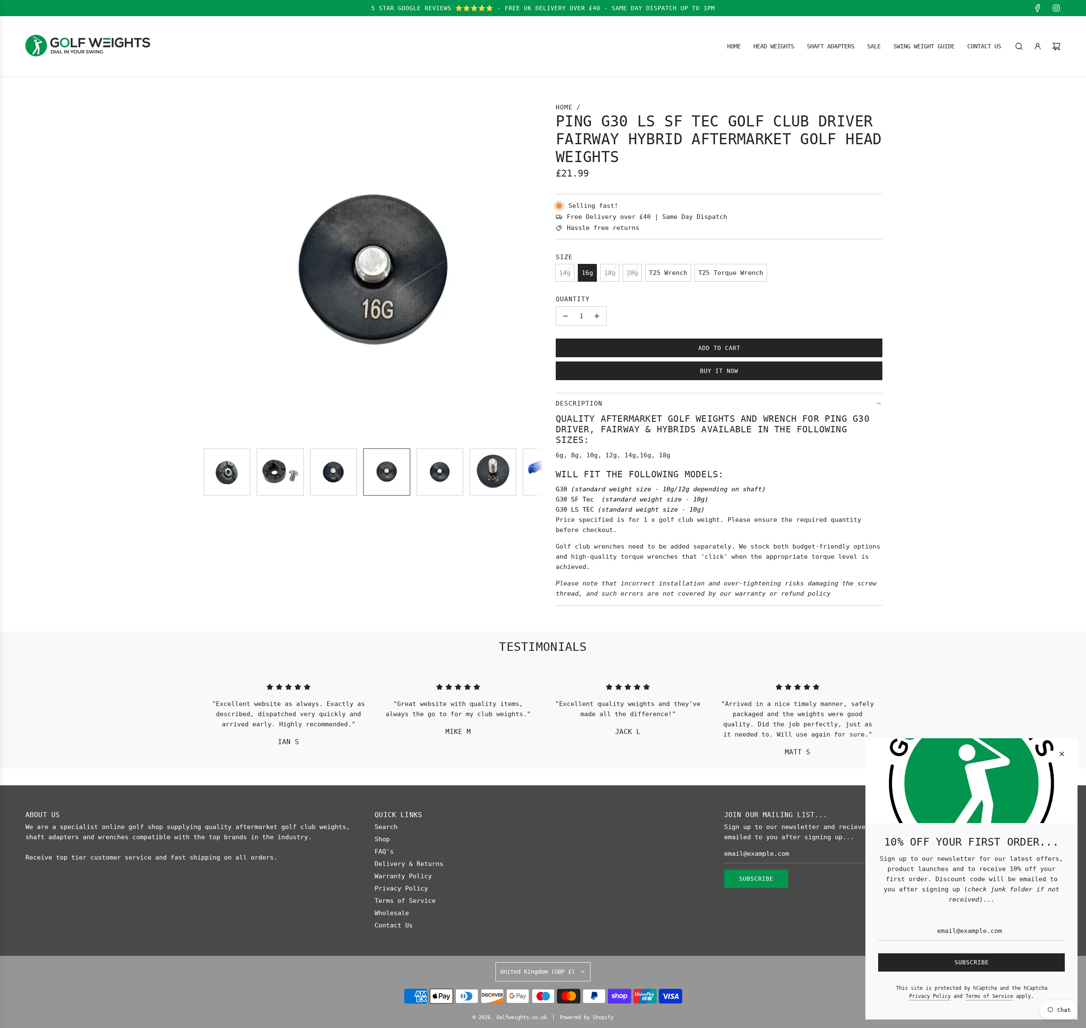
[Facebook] (1037, 8)
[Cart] (1056, 46)
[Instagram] (1056, 8)
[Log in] (1037, 46)
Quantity (573, 299)
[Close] (1061, 754)
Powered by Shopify (586, 1017)
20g (632, 273)
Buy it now (719, 370)
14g (565, 273)
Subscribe (756, 878)
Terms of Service (989, 996)
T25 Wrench (668, 273)
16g (587, 273)
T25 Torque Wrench (730, 273)
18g (610, 273)
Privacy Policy (930, 996)
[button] (214, 272)
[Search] (1019, 46)
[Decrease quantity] (565, 316)
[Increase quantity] (597, 316)
